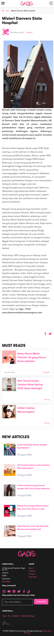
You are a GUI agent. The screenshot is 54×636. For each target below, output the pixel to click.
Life (7, 11)
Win (9, 616)
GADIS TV (16, 616)
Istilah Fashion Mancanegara (26, 410)
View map (6, 582)
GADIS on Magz (27, 616)
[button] (50, 334)
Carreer (32, 574)
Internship (33, 577)
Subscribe (41, 601)
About (31, 568)
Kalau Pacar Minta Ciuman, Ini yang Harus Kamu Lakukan (31, 357)
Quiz (5, 616)
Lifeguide (29, 32)
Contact (32, 571)
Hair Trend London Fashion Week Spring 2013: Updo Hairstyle (30, 384)
